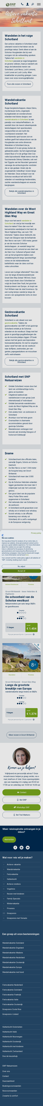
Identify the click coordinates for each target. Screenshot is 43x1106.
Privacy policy (36, 533)
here (27, 555)
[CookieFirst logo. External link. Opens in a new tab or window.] (3, 535)
